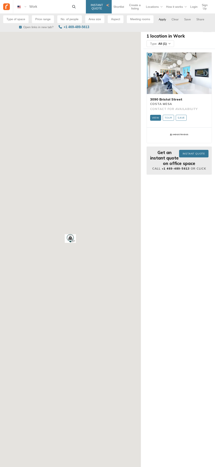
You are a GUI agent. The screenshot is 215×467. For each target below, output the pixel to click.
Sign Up (205, 6)
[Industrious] (179, 134)
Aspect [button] (115, 19)
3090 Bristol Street (166, 99)
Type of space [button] (16, 19)
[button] (70, 238)
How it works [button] (174, 6)
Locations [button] (152, 6)
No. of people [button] (70, 19)
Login (194, 6)
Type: (158, 43)
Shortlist (118, 6)
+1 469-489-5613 (76, 27)
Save (181, 117)
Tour (168, 117)
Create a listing (135, 6)
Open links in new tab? (38, 27)
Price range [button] (43, 19)
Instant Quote (97, 6)
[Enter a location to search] (74, 7)
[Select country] (22, 7)
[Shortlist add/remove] (150, 55)
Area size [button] (95, 19)
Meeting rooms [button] (140, 19)
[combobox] (48, 6)
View (155, 117)
